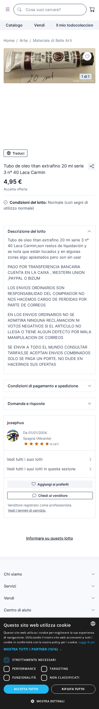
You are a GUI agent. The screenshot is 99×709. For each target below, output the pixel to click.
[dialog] (49, 663)
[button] (49, 231)
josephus (15, 422)
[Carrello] (92, 9)
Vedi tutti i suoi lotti (25, 459)
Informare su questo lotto (49, 538)
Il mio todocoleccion (74, 25)
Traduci (18, 153)
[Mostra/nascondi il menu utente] (6, 10)
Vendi (39, 25)
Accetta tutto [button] (26, 689)
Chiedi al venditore (53, 495)
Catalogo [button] (14, 25)
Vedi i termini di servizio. (27, 510)
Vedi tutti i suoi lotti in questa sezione (41, 468)
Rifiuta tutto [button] (73, 689)
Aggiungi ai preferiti (52, 484)
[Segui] (87, 56)
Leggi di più (87, 642)
